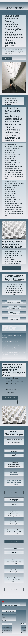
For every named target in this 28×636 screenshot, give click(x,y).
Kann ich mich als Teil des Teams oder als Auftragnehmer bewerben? (13, 353)
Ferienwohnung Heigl (11, 605)
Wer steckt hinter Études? (11, 342)
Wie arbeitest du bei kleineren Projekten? (11, 336)
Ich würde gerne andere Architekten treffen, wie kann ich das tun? (13, 347)
